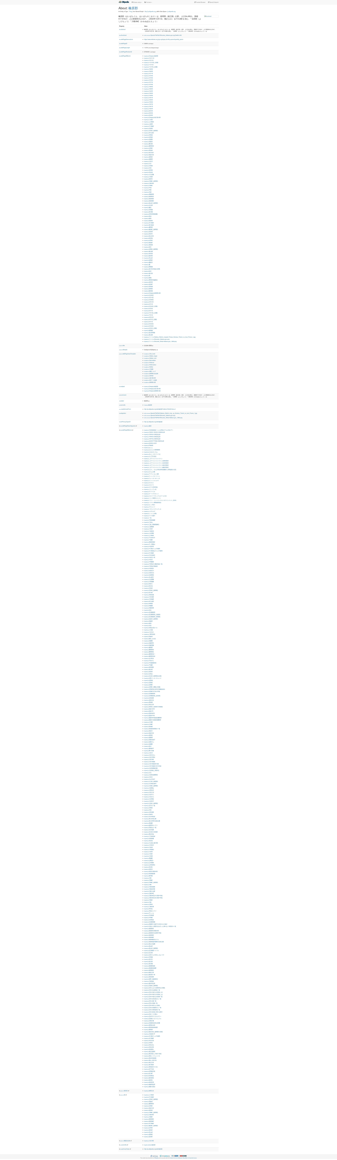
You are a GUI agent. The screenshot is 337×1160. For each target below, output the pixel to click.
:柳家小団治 (149, 1086)
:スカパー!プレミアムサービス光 (155, 496)
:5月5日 (148, 308)
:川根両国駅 (149, 887)
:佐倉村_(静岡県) (151, 619)
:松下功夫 (149, 1069)
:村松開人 (149, 1049)
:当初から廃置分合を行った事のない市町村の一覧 (160, 926)
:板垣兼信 (149, 1078)
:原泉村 (148, 671)
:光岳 (147, 625)
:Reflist (148, 367)
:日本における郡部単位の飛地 (154, 988)
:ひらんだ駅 (149, 472)
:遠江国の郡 (150, 378)
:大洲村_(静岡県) (151, 786)
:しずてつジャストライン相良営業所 (156, 465)
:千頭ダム (149, 660)
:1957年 (148, 104)
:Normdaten (150, 360)
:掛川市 (148, 959)
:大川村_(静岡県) (151, 781)
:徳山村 (148, 946)
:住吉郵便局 (149, 612)
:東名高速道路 (150, 1058)
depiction (122, 413)
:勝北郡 (148, 144)
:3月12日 (148, 297)
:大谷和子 (149, 801)
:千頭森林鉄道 (150, 663)
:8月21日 (148, 317)
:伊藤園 (148, 606)
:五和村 (148, 588)
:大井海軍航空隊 (151, 768)
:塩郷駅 (148, 744)
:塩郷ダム (149, 742)
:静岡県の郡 (150, 382)
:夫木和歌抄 (149, 816)
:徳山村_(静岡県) (151, 203)
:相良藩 (148, 245)
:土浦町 (148, 724)
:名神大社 (149, 700)
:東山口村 (149, 1062)
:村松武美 (149, 1047)
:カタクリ (149, 485)
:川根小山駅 (149, 891)
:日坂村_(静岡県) (151, 985)
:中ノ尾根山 (149, 544)
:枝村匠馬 (149, 1082)
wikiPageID (123, 43)
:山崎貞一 (149, 860)
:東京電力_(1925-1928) (152, 1054)
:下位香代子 (149, 537)
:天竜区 (148, 808)
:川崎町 (148, 880)
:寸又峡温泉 (149, 836)
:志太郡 (148, 205)
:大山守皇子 (149, 779)
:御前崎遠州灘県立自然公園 (154, 942)
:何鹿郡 (148, 139)
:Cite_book (149, 354)
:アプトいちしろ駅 (151, 474)
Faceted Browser (200, 2)
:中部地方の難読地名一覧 (153, 564)
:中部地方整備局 (151, 566)
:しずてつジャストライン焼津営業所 (156, 463)
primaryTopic (124, 1149)
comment (122, 395)
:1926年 (148, 93)
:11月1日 (148, 65)
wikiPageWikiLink (124, 56)
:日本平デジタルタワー (152, 1016)
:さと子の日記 (150, 456)
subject (122, 386)
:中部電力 (149, 568)
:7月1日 (148, 315)
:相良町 (148, 242)
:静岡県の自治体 (151, 373)
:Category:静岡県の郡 (152, 293)
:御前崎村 (149, 198)
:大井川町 (149, 759)
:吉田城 (148, 680)
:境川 (147, 746)
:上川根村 (149, 122)
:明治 (147, 216)
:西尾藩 (148, 267)
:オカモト (149, 483)
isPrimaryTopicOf (124, 422)
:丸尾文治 (149, 573)
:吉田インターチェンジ (152, 678)
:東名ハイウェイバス (152, 1056)
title (122, 345)
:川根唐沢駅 (149, 889)
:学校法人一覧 (150, 827)
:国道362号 (149, 713)
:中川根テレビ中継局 (152, 548)
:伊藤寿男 (149, 608)
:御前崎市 (149, 196)
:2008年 (148, 115)
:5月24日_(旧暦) (151, 306)
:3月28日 (148, 299)
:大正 (147, 163)
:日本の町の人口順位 (152, 1005)
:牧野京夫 (149, 1091)
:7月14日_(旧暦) (151, 313)
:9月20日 (148, 324)
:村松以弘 (149, 1045)
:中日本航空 (149, 555)
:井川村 (148, 592)
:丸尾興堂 (149, 575)
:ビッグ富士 (149, 505)
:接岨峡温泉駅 (150, 968)
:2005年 (148, 113)
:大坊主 (148, 777)
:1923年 (148, 91)
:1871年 (148, 73)
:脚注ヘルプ (150, 371)
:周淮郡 (148, 150)
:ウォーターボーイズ (152, 478)
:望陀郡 (148, 1029)
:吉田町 (148, 148)
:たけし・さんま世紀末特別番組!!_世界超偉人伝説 (160, 469)
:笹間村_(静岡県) (151, 249)
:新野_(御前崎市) (151, 979)
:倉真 (147, 623)
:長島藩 (148, 286)
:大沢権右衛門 (150, 783)
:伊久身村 (149, 133)
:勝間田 (148, 647)
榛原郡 (133, 8)
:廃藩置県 (149, 194)
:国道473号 (149, 715)
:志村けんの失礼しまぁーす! (154, 955)
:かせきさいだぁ (151, 452)
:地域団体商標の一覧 (152, 729)
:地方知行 (149, 152)
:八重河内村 (149, 634)
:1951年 (148, 97)
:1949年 (148, 95)
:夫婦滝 (148, 814)
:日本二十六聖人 (151, 1014)
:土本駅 (148, 722)
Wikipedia (156, 1158)
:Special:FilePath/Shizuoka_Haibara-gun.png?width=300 (163, 35)
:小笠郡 (148, 177)
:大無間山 (149, 788)
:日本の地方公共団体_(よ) (153, 994)
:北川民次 (149, 658)
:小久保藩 (149, 174)
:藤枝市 (148, 262)
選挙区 (124, 1091)
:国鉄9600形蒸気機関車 (153, 718)
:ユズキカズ (149, 511)
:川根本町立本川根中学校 (153, 898)
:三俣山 (148, 522)
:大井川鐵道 (149, 761)
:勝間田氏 (149, 652)
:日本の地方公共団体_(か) (153, 992)
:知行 (147, 247)
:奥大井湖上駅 (150, 819)
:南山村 (148, 669)
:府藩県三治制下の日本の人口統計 (155, 924)
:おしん (148, 447)
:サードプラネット (151, 494)
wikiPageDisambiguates (127, 426)
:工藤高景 (149, 906)
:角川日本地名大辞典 (152, 269)
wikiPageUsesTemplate (127, 354)
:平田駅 (148, 917)
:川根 (147, 884)
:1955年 (148, 100)
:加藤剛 (148, 641)
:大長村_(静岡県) (151, 803)
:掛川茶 (148, 961)
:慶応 (147, 207)
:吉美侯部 (149, 698)
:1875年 (148, 78)
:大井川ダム (149, 755)
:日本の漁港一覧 (151, 1003)
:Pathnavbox (150, 365)
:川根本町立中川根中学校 (153, 895)
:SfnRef (148, 376)
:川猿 (147, 902)
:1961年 (148, 106)
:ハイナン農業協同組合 (152, 502)
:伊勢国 (148, 135)
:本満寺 (148, 1043)
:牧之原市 (149, 236)
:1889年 (148, 86)
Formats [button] (148, 2)
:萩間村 (148, 260)
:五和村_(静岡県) (151, 130)
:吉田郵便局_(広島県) (152, 696)
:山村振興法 (149, 865)
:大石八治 (149, 792)
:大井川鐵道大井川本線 (152, 766)
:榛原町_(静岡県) (151, 229)
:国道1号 (148, 711)
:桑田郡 (148, 227)
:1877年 (148, 82)
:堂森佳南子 (149, 739)
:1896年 (148, 89)
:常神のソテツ (150, 911)
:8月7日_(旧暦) (150, 319)
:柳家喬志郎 (149, 1084)
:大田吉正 (149, 790)
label (121, 401)
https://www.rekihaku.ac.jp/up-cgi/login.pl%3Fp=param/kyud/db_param (163, 39)
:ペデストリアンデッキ (152, 509)
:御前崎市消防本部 (151, 931)
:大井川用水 (149, 757)
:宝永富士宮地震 (151, 832)
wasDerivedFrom (125, 409)
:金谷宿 (148, 282)
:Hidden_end (150, 358)
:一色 (147, 518)
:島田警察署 (149, 873)
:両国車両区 (149, 542)
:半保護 (148, 369)
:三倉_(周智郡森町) (151, 524)
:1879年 (148, 84)
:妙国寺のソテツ (151, 825)
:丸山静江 (149, 577)
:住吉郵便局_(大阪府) (152, 614)
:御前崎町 (149, 201)
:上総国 (148, 124)
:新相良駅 (149, 977)
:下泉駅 (148, 540)
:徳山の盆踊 (149, 944)
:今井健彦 (149, 599)
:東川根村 (149, 225)
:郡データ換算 (150, 380)
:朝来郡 (148, 220)
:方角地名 (149, 981)
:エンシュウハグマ (151, 480)
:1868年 (148, 69)
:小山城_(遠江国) (151, 843)
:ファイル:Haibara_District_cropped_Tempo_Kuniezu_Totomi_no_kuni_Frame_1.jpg (169, 337)
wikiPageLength (124, 47)
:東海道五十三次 (151, 1067)
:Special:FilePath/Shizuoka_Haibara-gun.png (159, 415)
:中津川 (148, 559)
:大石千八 (149, 794)
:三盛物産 (149, 526)
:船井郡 (148, 256)
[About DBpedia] (123, 2)
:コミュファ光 (150, 489)
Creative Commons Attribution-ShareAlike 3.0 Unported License (183, 1158)
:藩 (147, 264)
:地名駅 (148, 726)
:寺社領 (148, 172)
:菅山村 (148, 258)
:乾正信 (148, 586)
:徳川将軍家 (149, 332)
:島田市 (148, 179)
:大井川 (148, 161)
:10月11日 (149, 58)
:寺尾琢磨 (149, 838)
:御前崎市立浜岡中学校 (152, 933)
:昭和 (147, 218)
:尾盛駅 (148, 858)
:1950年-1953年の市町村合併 (154, 432)
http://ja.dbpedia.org (150, 11)
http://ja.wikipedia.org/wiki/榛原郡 (153, 422)
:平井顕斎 (149, 915)
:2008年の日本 (150, 443)
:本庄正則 (149, 1040)
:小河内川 (149, 845)
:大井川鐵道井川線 (151, 764)
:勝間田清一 (149, 654)
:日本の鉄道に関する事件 (153, 1012)
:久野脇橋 (149, 581)
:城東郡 (148, 159)
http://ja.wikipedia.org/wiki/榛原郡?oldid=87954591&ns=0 (160, 409)
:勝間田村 (149, 146)
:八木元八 (149, 632)
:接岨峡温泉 (149, 966)
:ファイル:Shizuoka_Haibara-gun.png (156, 339)
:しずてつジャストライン (153, 458)
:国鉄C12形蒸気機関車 (152, 720)
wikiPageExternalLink (126, 39)
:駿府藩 (148, 291)
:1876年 (148, 80)
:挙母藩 (148, 209)
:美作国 (148, 253)
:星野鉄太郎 (149, 1025)
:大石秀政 (149, 799)
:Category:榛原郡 (151, 56)
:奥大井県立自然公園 (152, 821)
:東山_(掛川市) (150, 1060)
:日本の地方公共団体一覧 (153, 996)
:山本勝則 (149, 862)
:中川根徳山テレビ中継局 (153, 551)
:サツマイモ (149, 491)
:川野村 (148, 904)
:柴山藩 (148, 335)
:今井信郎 (149, 597)
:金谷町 (148, 284)
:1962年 (148, 108)
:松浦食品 (149, 1075)
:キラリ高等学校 (151, 487)
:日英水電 (149, 1021)
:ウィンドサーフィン (152, 476)
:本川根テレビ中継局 (152, 1036)
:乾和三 (148, 584)
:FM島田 (148, 445)
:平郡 (147, 190)
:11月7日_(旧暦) (151, 67)
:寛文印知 (149, 834)
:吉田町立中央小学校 (152, 691)
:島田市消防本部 (151, 871)
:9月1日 (148, 321)
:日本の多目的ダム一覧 (152, 999)
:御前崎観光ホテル (151, 939)
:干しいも (149, 913)
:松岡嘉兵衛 (149, 1071)
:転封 (147, 271)
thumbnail (122, 35)
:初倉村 (148, 141)
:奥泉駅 (148, 823)
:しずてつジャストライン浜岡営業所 (156, 461)
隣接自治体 (125, 1141)
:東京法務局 (149, 1051)
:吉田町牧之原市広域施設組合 (154, 689)
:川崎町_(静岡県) (151, 181)
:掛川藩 (148, 212)
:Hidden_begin (150, 356)
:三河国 (148, 119)
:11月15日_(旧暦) (151, 62)
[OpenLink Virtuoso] (154, 1155)
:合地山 (148, 674)
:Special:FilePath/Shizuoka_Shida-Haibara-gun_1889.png (163, 417)
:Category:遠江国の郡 (152, 117)
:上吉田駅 (149, 533)
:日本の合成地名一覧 (152, 990)
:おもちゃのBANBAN (152, 450)
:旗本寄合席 (149, 983)
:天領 (147, 168)
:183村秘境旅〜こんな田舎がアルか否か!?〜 (158, 430)
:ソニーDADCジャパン (152, 498)
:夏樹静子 (149, 748)
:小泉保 (148, 847)
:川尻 (147, 878)
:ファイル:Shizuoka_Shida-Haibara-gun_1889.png (160, 341)
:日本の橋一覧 (150, 1001)
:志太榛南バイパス (151, 950)
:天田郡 (148, 166)
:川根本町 (149, 183)
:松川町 (148, 1073)
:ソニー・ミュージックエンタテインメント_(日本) (160, 500)
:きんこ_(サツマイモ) (152, 454)
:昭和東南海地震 (151, 1027)
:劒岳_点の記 (150, 638)
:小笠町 (148, 854)
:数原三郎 (149, 972)
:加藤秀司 (149, 643)
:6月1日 (148, 310)
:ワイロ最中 (149, 515)
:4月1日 (148, 304)
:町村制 (148, 238)
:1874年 (148, 76)
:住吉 (147, 610)
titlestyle (123, 349)
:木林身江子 (149, 1034)
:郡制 (147, 278)
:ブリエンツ (149, 507)
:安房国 (148, 170)
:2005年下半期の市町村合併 (154, 441)
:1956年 (148, 102)
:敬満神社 (149, 970)
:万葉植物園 (149, 520)
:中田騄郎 (149, 562)
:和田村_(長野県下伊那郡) (153, 707)
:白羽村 (148, 240)
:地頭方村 (149, 155)
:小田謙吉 (149, 849)
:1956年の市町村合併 (152, 436)
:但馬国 (148, 137)
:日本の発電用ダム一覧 (152, 1007)
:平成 (147, 188)
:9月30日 (148, 326)
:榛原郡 (148, 405)
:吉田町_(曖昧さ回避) (152, 687)
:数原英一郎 (149, 974)
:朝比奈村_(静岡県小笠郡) (153, 1032)
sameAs (122, 405)
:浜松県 (148, 231)
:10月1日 (148, 60)
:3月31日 (148, 302)
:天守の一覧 (149, 805)
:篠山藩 (148, 251)
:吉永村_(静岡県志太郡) (153, 676)
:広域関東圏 (149, 922)
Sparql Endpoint (214, 2)
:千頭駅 (148, 665)
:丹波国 (148, 128)
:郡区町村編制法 (151, 280)
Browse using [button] (137, 2)
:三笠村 (148, 529)
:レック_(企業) (150, 513)
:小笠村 (148, 851)
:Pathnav (149, 362)
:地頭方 (148, 731)
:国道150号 (149, 709)
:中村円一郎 (149, 557)
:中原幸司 (149, 546)
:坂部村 (148, 157)
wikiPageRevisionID (125, 52)
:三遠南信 (149, 531)
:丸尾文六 (149, 570)
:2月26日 (148, 295)
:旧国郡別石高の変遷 (152, 1023)
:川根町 (148, 185)
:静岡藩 (148, 330)
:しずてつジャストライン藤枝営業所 (156, 467)
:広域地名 (149, 920)
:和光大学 (149, 704)
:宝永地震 (149, 830)
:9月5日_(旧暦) (150, 328)
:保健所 (148, 621)
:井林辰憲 (149, 595)
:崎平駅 (148, 876)
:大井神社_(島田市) (151, 770)
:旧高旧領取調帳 (151, 214)
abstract (122, 29)
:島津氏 (148, 867)
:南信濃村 (149, 667)
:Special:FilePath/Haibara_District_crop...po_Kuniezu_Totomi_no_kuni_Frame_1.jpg (170, 413)
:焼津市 (148, 234)
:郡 (147, 275)
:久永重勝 (149, 579)
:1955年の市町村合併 (152, 434)
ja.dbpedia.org (172, 11)
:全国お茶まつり (151, 627)
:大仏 (147, 772)
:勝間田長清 (149, 656)
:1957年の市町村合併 (152, 439)
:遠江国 (148, 273)
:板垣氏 (148, 1080)
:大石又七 (149, 797)
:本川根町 (149, 223)
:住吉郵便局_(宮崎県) (152, 617)
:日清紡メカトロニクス (152, 1018)
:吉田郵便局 (149, 693)
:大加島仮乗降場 (151, 775)
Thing (130, 11)
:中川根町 (149, 126)
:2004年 (148, 111)
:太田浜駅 (149, 812)
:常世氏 (148, 909)
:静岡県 (148, 289)
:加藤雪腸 (149, 645)
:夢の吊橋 (149, 750)
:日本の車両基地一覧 (152, 1010)
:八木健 (148, 630)
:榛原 (147, 426)
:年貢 (147, 192)
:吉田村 (148, 682)
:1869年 (148, 71)
